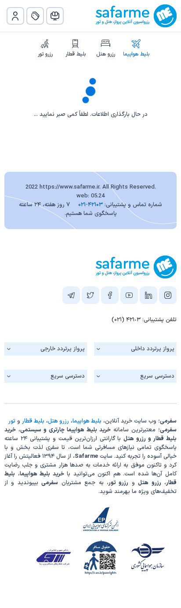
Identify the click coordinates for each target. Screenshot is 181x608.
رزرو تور (45, 54)
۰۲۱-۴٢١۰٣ (90, 204)
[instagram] (168, 297)
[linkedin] (148, 297)
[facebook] (110, 297)
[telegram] (71, 297)
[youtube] (129, 297)
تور (11, 421)
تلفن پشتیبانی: (144, 319)
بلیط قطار (75, 54)
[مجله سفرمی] (55, 16)
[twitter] (90, 297)
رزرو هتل (105, 54)
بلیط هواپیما (136, 54)
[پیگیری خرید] (35, 16)
